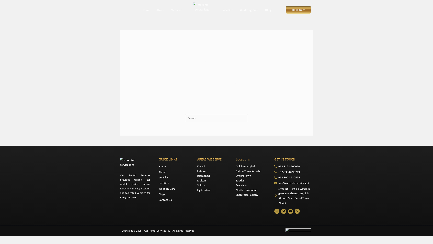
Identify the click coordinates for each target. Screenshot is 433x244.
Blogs (268, 10)
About (160, 10)
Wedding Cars (249, 10)
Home (146, 10)
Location (227, 10)
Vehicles (177, 10)
